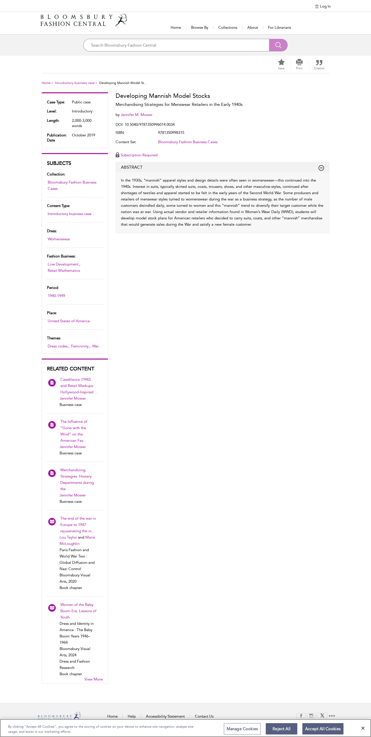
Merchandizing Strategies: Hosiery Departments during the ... (77, 479)
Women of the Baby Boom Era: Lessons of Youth (78, 611)
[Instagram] (311, 715)
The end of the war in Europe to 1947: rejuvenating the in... (78, 524)
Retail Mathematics (64, 270)
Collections (227, 27)
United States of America (69, 321)
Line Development (63, 264)
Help (132, 716)
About (252, 27)
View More (94, 679)
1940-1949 (56, 295)
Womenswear (59, 239)
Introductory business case (75, 83)
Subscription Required (139, 155)
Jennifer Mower (73, 398)
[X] (322, 715)
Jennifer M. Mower (136, 114)
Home (176, 27)
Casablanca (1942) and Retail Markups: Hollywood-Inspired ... (78, 385)
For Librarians (279, 27)
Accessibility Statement (165, 716)
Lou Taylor (68, 537)
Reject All (281, 728)
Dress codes (58, 346)
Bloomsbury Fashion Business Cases (72, 185)
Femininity (80, 346)
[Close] (362, 728)
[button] (299, 64)
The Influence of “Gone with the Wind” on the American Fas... (73, 431)
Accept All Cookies (323, 728)
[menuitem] (301, 715)
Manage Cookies (242, 728)
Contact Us (204, 716)
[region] (185, 728)
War (95, 346)
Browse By (199, 27)
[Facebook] (301, 715)
